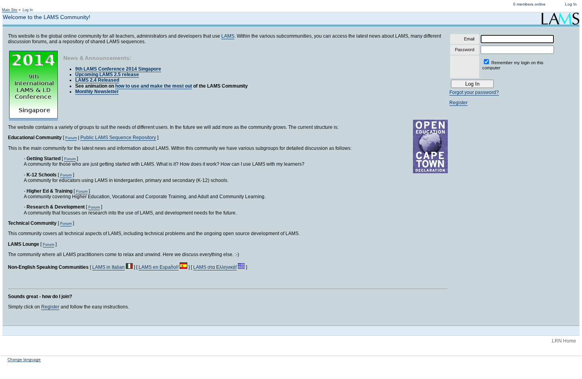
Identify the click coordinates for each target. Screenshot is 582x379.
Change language (24, 359)
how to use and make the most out (153, 86)
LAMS (227, 36)
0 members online (529, 4)
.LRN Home (563, 341)
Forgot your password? (474, 92)
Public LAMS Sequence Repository (118, 137)
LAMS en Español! (159, 267)
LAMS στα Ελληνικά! (215, 267)
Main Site (9, 10)
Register (50, 307)
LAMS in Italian (108, 267)
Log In (571, 4)
